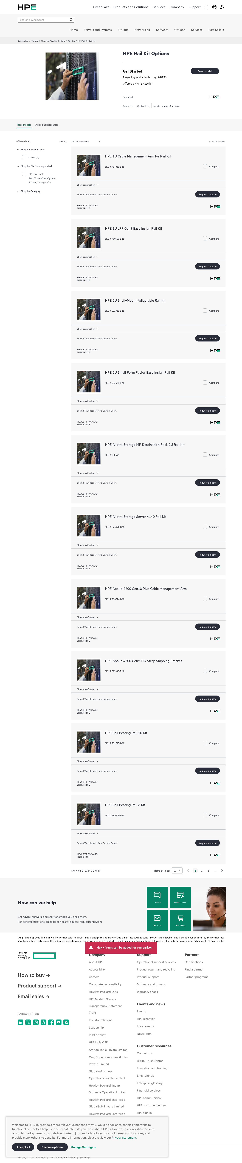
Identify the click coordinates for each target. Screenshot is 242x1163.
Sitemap (85, 1157)
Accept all (23, 1147)
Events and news (151, 1004)
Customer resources (154, 1046)
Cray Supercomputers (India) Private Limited (108, 1060)
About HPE (96, 962)
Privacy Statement (124, 1137)
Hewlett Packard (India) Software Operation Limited (107, 1089)
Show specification (86, 184)
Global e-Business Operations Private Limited (107, 1075)
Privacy (22, 1157)
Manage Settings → (83, 1147)
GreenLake (101, 7)
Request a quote (207, 194)
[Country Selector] (214, 7)
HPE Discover (146, 1019)
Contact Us (144, 1053)
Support (194, 7)
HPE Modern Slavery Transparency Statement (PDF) (105, 1005)
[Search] (71, 20)
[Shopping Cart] (206, 7)
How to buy (180, 925)
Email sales (31, 996)
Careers (94, 977)
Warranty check (147, 991)
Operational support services (156, 962)
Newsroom (144, 1033)
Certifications (194, 962)
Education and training (152, 1068)
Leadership (96, 1027)
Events (141, 1011)
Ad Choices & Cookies (62, 1157)
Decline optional (52, 1147)
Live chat (157, 902)
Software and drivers (151, 984)
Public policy (97, 1035)
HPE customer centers (152, 1105)
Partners (192, 954)
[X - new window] (28, 1022)
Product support (180, 902)
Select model (205, 71)
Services (159, 7)
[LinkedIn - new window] (20, 1022)
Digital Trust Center (150, 1061)
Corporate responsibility (105, 984)
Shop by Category (30, 191)
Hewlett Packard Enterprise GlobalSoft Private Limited (107, 1103)
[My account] (222, 7)
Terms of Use (38, 1157)
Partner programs (196, 977)
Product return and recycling (156, 969)
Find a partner (194, 969)
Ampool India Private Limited (108, 1050)
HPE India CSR (98, 1042)
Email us (157, 925)
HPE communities (149, 1098)
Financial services (149, 1090)
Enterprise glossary (149, 1083)
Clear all (63, 141)
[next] (222, 871)
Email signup (145, 1075)
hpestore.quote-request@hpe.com (81, 921)
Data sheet (128, 96)
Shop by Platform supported (36, 166)
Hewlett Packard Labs (103, 991)
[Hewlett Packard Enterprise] (27, 7)
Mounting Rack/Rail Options (53, 40)
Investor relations (100, 1020)
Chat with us (143, 105)
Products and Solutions (131, 7)
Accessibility (97, 969)
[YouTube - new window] (58, 1022)
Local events (145, 1026)
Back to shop (23, 40)
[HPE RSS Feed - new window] (66, 1022)
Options (34, 40)
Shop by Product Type (33, 149)
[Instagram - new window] (36, 1022)
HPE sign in (144, 1113)
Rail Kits (71, 40)
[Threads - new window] (43, 1022)
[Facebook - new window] (51, 1022)
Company (177, 7)
